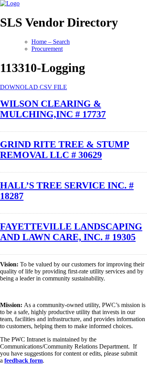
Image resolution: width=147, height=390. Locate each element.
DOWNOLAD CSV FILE (33, 87)
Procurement (47, 48)
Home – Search (50, 41)
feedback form (23, 360)
